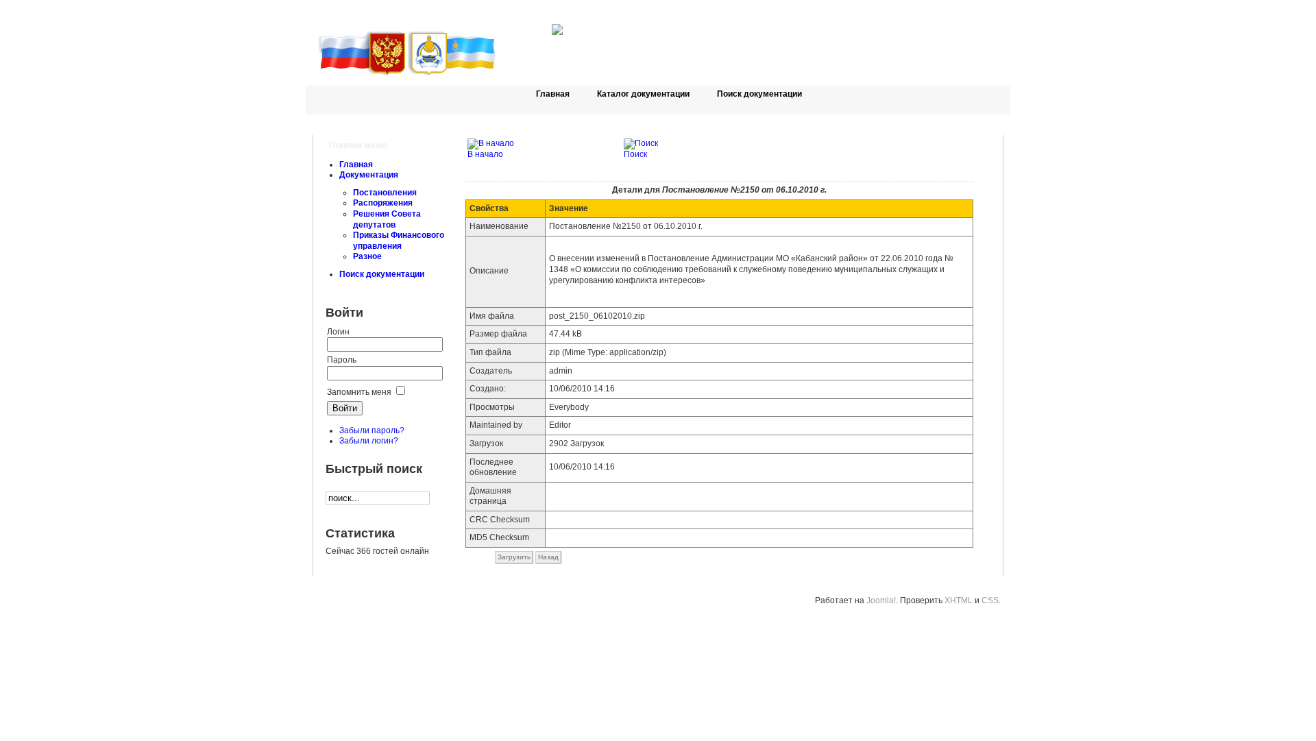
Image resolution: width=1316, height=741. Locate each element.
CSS (990, 600)
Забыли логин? (368, 441)
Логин (338, 332)
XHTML (959, 600)
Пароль (341, 360)
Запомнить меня (359, 392)
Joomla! (881, 600)
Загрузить (514, 557)
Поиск (635, 154)
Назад (548, 557)
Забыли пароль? (371, 430)
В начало (485, 154)
